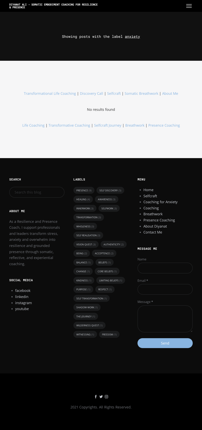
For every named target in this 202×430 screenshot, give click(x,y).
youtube (22, 308)
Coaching (151, 208)
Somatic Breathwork (141, 93)
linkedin (21, 296)
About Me (170, 93)
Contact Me (152, 232)
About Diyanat (155, 226)
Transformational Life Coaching (50, 93)
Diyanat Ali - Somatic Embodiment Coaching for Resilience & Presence (53, 6)
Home (148, 189)
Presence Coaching (164, 125)
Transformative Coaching (69, 125)
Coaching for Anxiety (160, 201)
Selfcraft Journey (108, 125)
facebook (22, 290)
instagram (23, 302)
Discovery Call (92, 93)
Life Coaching (33, 125)
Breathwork (134, 125)
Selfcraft (114, 93)
